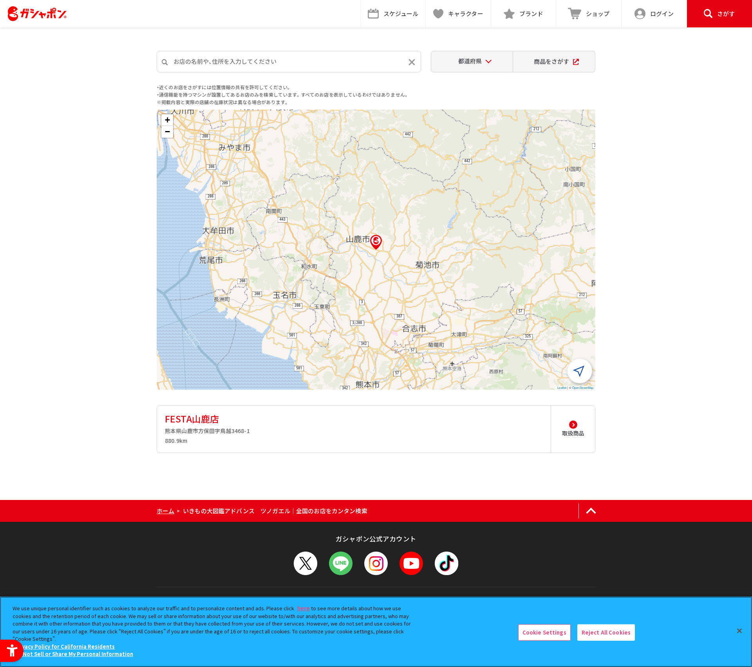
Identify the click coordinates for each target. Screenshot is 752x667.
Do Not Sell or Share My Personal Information (73, 654)
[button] (376, 242)
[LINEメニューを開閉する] (340, 563)
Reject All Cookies (606, 632)
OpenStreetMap (582, 387)
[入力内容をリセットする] (412, 62)
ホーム (165, 511)
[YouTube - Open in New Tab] (411, 563)
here (303, 608)
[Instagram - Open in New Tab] (376, 563)
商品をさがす (551, 61)
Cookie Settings (544, 632)
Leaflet (561, 387)
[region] (376, 632)
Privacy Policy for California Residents (64, 646)
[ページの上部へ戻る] (590, 510)
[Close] (739, 631)
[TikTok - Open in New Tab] (446, 563)
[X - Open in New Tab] (305, 563)
